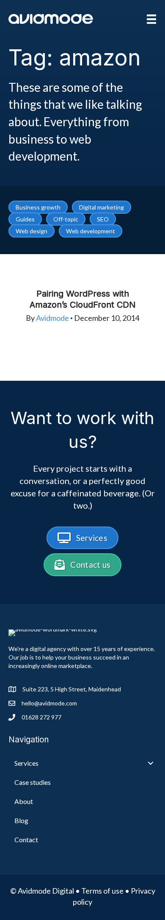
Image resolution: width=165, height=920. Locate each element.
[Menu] (151, 19)
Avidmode (52, 318)
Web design (31, 231)
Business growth (38, 207)
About (23, 801)
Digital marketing (101, 207)
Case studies (32, 782)
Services (26, 763)
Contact (26, 839)
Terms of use (102, 890)
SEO (103, 219)
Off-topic (65, 219)
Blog (21, 820)
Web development (90, 231)
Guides (25, 219)
